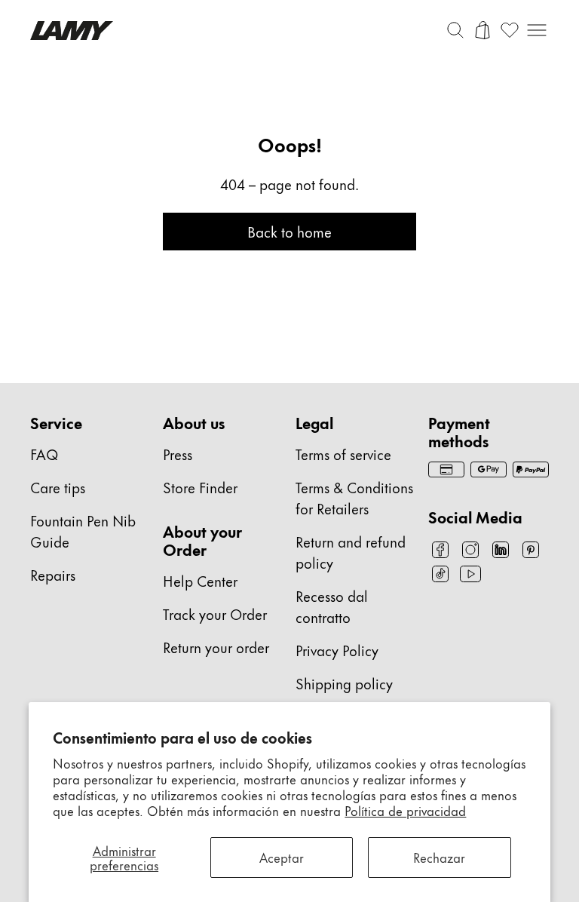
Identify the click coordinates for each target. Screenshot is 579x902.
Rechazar (439, 857)
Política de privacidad (405, 810)
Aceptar (281, 857)
